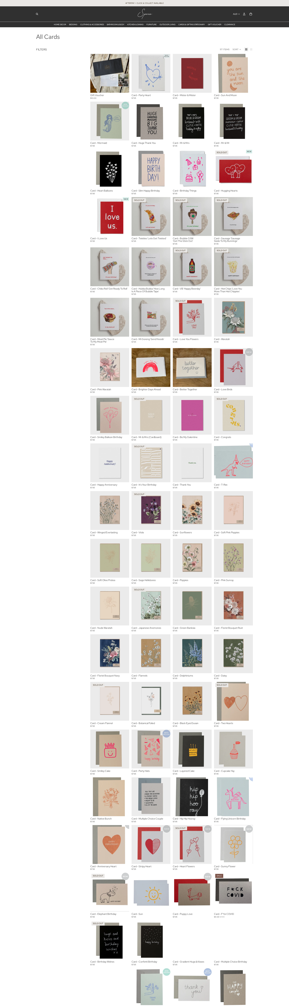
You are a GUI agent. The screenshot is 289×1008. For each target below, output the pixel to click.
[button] (237, 49)
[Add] (165, 88)
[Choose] (124, 88)
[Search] (37, 14)
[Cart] (250, 14)
